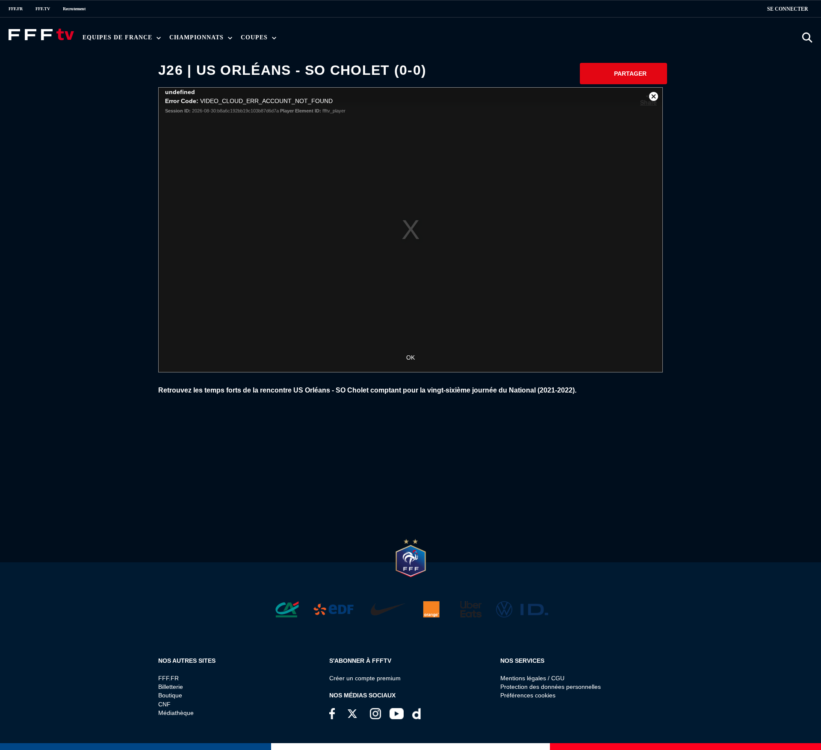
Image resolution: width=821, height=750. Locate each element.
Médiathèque (176, 712)
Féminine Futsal (331, 40)
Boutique (170, 695)
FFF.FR (16, 8)
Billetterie (170, 686)
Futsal (279, 40)
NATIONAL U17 (367, 40)
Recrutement (74, 8)
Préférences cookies (527, 695)
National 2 (420, 40)
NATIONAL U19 (311, 40)
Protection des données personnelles (550, 686)
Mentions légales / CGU (532, 678)
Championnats (197, 37)
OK (410, 357)
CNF (164, 704)
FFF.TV (42, 8)
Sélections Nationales (413, 40)
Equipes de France (118, 37)
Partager (630, 73)
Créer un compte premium (365, 678)
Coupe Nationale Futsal (389, 40)
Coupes (255, 37)
